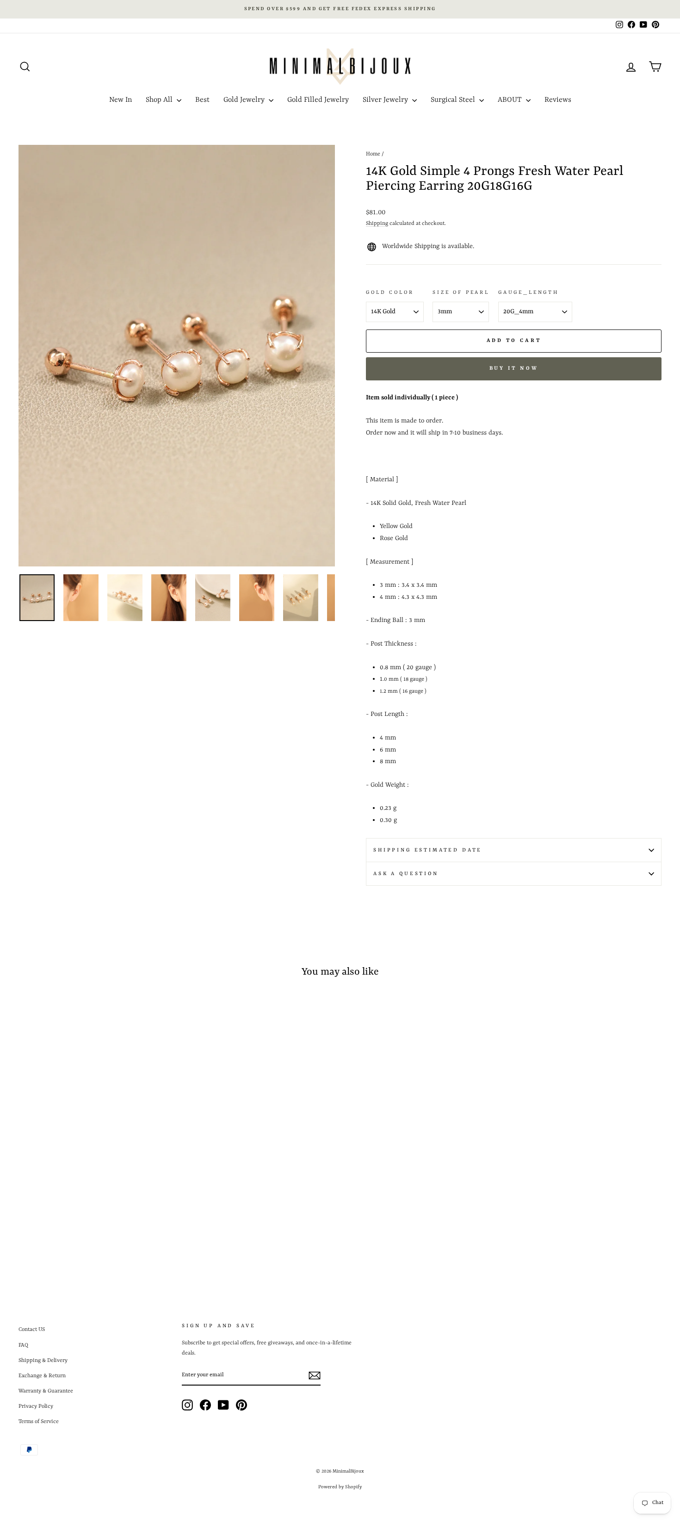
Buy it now (513, 369)
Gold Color (390, 292)
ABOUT (511, 100)
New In (120, 100)
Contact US (32, 1329)
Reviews (557, 100)
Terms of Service (39, 1421)
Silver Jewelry (386, 100)
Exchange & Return (42, 1376)
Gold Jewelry (244, 100)
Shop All (160, 100)
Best (202, 100)
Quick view (95, 1194)
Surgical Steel (454, 100)
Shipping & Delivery (43, 1360)
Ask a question (406, 874)
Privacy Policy (36, 1406)
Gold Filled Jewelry (318, 100)
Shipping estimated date (427, 850)
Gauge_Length (528, 292)
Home (373, 154)
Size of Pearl (461, 292)
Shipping (377, 223)
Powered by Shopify (340, 1487)
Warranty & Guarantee (46, 1391)
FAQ (23, 1345)
